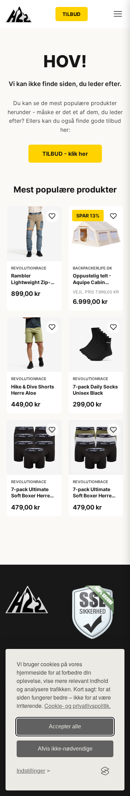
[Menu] (118, 14)
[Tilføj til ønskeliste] (52, 216)
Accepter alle (65, 726)
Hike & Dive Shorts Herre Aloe (32, 390)
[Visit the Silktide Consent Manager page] (105, 771)
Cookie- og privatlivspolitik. (77, 706)
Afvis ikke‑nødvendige (65, 749)
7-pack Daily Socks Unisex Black (95, 390)
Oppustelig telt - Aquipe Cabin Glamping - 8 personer (92, 285)
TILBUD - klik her (65, 153)
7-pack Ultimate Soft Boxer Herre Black (30, 495)
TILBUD (71, 14)
